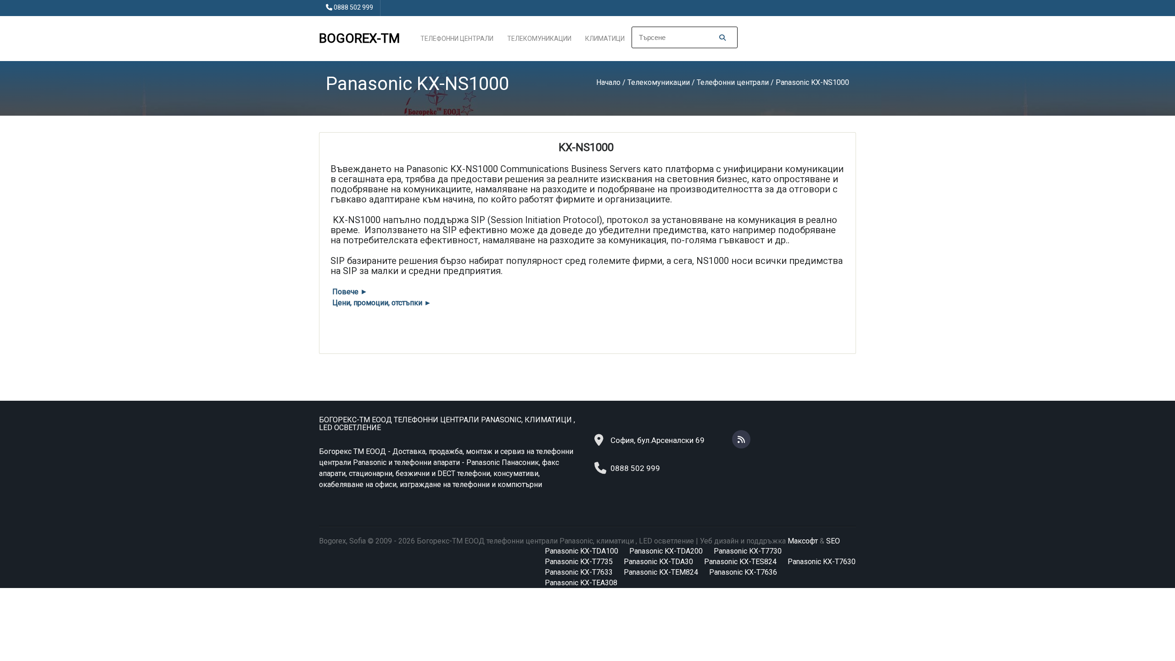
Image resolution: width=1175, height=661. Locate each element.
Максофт (803, 541)
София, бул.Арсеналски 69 (657, 440)
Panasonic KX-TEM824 (661, 572)
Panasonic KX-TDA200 (666, 551)
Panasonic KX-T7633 (579, 572)
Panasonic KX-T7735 (579, 561)
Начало (608, 82)
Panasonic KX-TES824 (740, 561)
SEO (833, 541)
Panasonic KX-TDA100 (581, 551)
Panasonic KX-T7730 (748, 551)
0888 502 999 (353, 7)
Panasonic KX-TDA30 (658, 561)
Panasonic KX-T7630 (822, 561)
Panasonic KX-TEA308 (581, 582)
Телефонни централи (456, 38)
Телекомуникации (539, 38)
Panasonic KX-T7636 (743, 572)
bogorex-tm (359, 38)
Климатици (605, 38)
